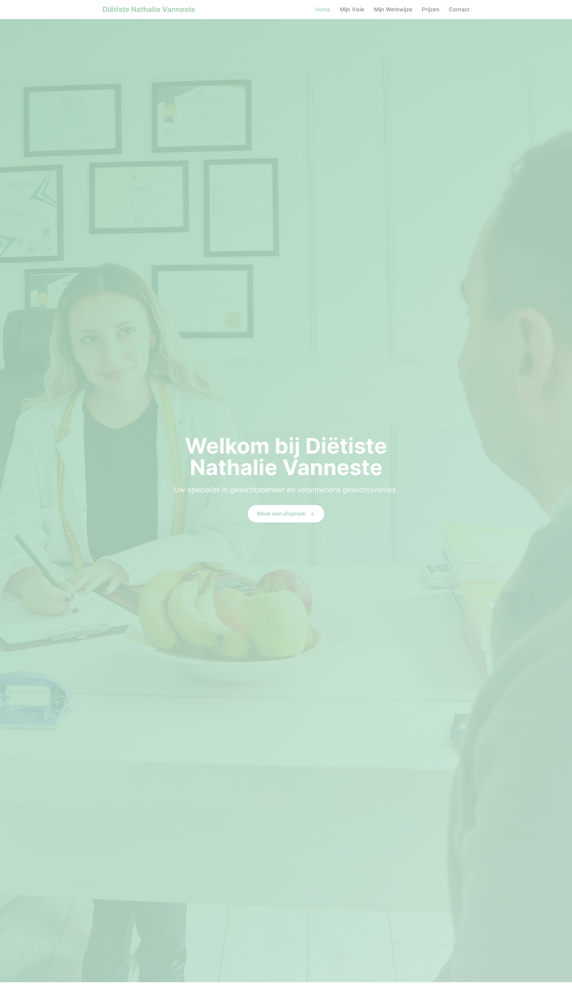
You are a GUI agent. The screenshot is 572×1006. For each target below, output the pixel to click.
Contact (459, 9)
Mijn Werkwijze (393, 9)
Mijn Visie (352, 9)
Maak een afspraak (282, 513)
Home (322, 9)
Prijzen (430, 9)
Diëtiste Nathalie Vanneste (148, 9)
